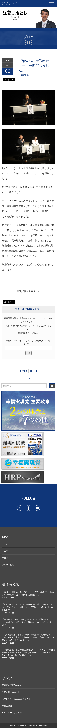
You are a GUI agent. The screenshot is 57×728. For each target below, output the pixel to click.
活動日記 (25, 75)
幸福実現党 (7, 706)
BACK (24, 371)
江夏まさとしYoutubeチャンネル (16, 699)
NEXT (33, 371)
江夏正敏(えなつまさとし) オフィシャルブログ (11, 3)
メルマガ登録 (8, 565)
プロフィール (8, 551)
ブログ (5, 558)
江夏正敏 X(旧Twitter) (11, 685)
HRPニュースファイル (12, 713)
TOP (29, 378)
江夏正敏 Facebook (10, 692)
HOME (5, 544)
